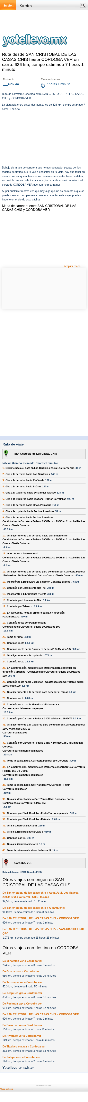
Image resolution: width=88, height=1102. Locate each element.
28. (4, 698)
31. (4, 724)
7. (3, 505)
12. (4, 571)
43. (4, 850)
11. (4, 553)
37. (4, 813)
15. (4, 594)
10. (4, 535)
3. (3, 480)
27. (4, 692)
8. (3, 511)
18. (4, 612)
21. (4, 643)
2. (3, 474)
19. (4, 622)
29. (4, 704)
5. (3, 492)
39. (4, 825)
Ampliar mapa (72, 266)
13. (4, 581)
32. (4, 742)
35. (4, 785)
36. (4, 799)
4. (3, 486)
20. (4, 637)
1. (3, 468)
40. (4, 831)
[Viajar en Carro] (35, 49)
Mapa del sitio (6, 1089)
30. (4, 718)
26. (4, 682)
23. (4, 655)
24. (4, 661)
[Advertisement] (32, 138)
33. (4, 760)
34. (4, 767)
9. (3, 517)
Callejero (26, 5)
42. (4, 844)
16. (4, 600)
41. (4, 838)
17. (4, 606)
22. (4, 649)
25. (4, 667)
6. (3, 499)
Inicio (8, 5)
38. (4, 819)
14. (4, 588)
